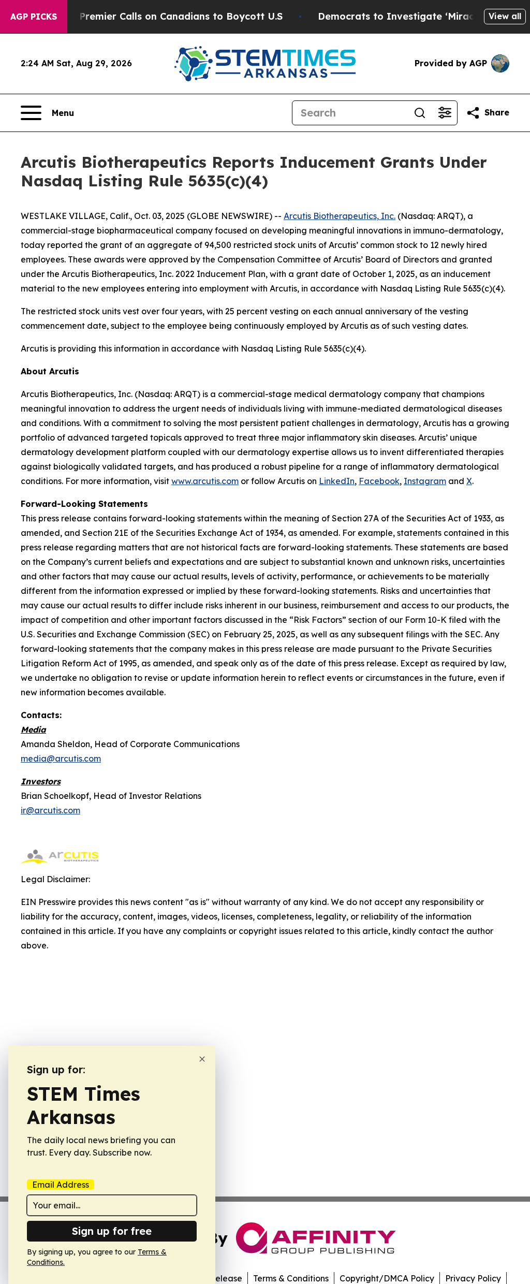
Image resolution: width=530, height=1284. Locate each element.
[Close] (202, 1059)
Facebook (379, 481)
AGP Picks (33, 16)
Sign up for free (112, 1230)
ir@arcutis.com (50, 810)
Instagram (425, 481)
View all (505, 16)
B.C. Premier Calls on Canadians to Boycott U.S (171, 16)
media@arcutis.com (61, 758)
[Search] (419, 113)
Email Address (60, 1184)
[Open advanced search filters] (444, 113)
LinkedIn (337, 481)
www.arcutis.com (205, 481)
